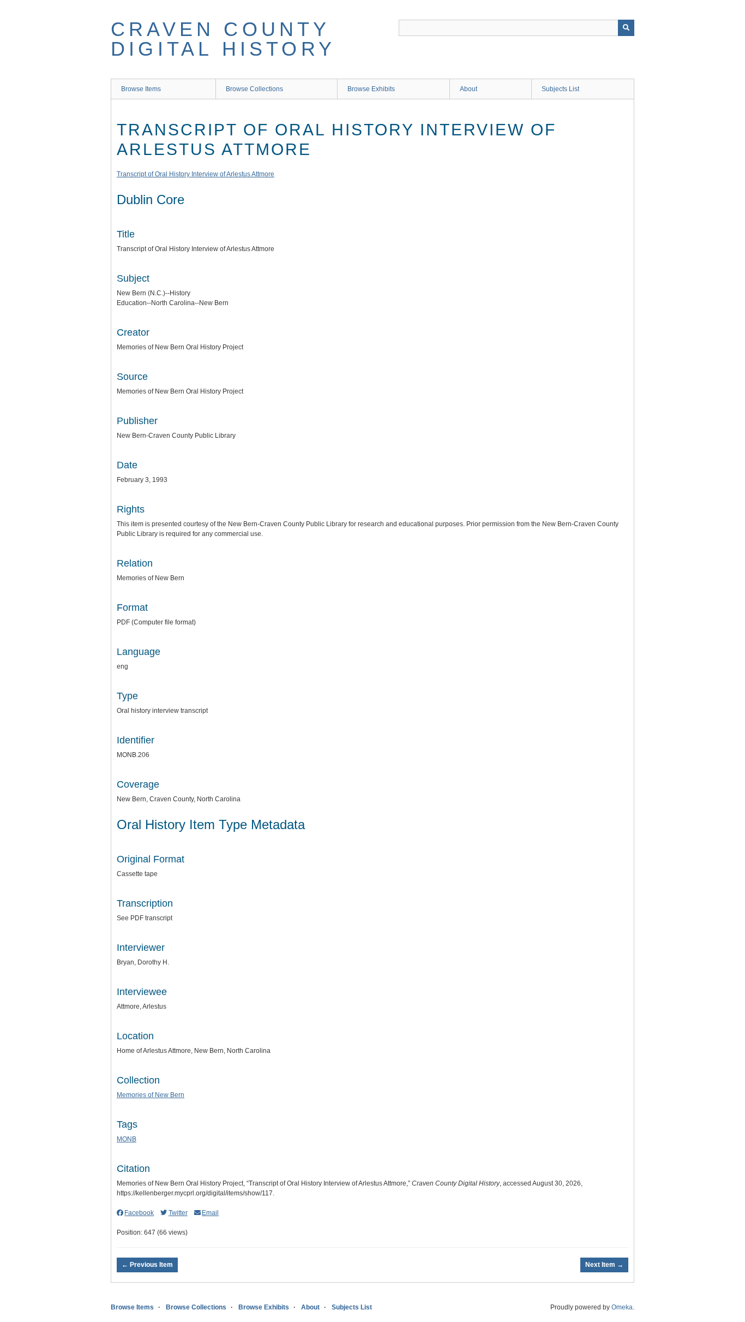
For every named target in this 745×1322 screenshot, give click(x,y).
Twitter (178, 1213)
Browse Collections (254, 89)
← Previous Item (147, 1265)
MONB (126, 1139)
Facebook (139, 1213)
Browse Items (141, 89)
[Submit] (626, 28)
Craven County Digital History (223, 39)
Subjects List (560, 89)
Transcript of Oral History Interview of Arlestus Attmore (195, 174)
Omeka (622, 1307)
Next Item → (604, 1265)
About (468, 89)
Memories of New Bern (150, 1095)
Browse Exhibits (371, 89)
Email (210, 1213)
